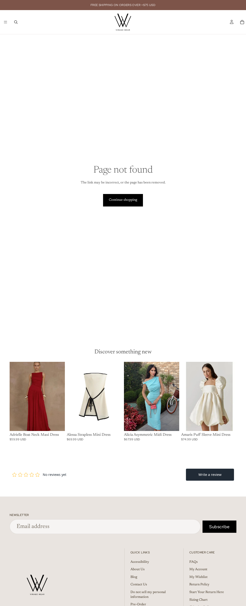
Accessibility (139, 562)
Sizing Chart (198, 599)
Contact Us (138, 584)
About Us (137, 569)
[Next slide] (59, 396)
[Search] (16, 22)
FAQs (193, 562)
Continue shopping (123, 200)
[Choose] (57, 423)
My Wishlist (198, 577)
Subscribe (219, 526)
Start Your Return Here (206, 592)
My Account (198, 569)
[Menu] (5, 22)
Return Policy (199, 584)
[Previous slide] (15, 396)
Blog (133, 577)
